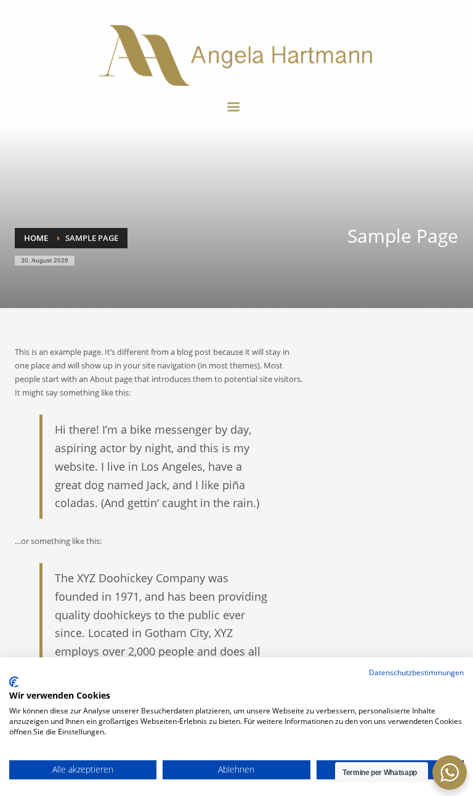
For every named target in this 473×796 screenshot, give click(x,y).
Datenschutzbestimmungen (416, 672)
